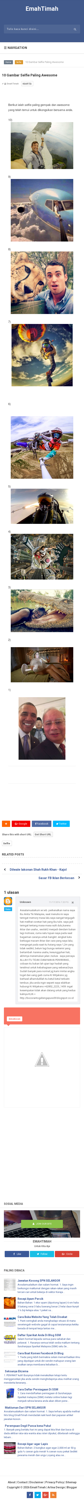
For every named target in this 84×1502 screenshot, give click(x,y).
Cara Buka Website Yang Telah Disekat (42, 1317)
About (11, 1482)
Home (8, 62)
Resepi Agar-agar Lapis (33, 1444)
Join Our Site (43, 1223)
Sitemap (71, 1482)
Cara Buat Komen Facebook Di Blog (40, 1353)
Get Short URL (43, 834)
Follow (43, 1254)
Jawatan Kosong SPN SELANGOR (39, 1280)
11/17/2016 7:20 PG (59, 902)
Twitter (62, 823)
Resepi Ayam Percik (30, 1298)
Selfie (18, 62)
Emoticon (14, 1018)
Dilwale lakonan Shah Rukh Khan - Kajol (38, 869)
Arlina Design (56, 1487)
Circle (69, 1254)
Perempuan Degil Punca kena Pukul (28, 1425)
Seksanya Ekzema (16, 1371)
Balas (8, 909)
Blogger (72, 1487)
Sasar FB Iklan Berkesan (56, 878)
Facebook (42, 823)
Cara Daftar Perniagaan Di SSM (38, 1389)
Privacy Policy (54, 1482)
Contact (22, 1482)
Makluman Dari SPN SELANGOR (25, 1407)
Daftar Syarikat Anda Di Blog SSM (39, 1335)
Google (22, 823)
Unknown (25, 902)
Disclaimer (36, 1482)
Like (18, 1254)
